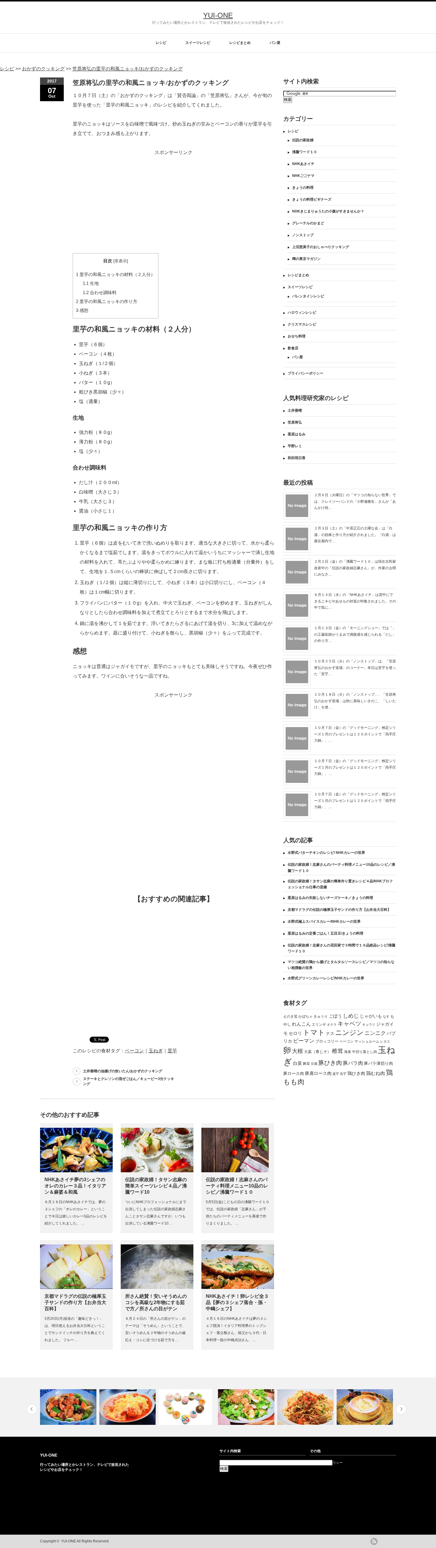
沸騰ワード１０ (304, 152)
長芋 (343, 1074)
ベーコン (134, 1050)
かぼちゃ (305, 1016)
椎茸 (337, 1051)
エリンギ (319, 1024)
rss (374, 1541)
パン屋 (275, 43)
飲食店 (293, 348)
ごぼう (335, 1016)
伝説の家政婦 (303, 140)
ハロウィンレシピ (302, 312)
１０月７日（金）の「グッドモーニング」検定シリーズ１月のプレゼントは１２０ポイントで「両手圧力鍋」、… (355, 734)
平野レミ (295, 446)
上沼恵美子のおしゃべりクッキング (320, 247)
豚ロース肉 (293, 1073)
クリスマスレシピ (302, 324)
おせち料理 (296, 336)
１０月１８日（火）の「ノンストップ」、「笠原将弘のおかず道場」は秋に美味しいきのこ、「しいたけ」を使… (355, 700)
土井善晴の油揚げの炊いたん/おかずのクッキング (122, 1071)
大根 (297, 1051)
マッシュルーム (366, 1041)
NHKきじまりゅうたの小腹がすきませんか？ (328, 211)
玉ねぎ (156, 1050)
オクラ (332, 1024)
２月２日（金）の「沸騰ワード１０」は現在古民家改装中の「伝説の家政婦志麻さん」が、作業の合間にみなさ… (355, 567)
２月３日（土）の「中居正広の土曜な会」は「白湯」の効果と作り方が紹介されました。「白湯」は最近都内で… (355, 534)
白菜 (297, 1063)
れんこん (301, 1024)
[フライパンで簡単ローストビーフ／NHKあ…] (365, 1407)
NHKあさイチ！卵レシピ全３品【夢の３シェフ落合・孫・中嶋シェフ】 (237, 1302)
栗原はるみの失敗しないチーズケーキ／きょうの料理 (330, 898)
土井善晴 (295, 410)
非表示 (120, 261)
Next (401, 1409)
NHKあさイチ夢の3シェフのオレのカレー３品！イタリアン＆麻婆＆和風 (75, 1186)
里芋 (172, 1050)
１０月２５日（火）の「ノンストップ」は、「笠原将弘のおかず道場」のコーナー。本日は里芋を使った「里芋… (355, 667)
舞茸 (306, 1064)
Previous (32, 1409)
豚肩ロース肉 (318, 1073)
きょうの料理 (303, 187)
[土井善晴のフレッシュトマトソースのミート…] (247, 1407)
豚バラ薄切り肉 (378, 1063)
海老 (347, 1052)
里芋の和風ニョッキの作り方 (106, 301)
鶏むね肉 (375, 1073)
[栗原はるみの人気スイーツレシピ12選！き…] (128, 1407)
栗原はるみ (296, 434)
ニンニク (375, 1033)
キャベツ (349, 1023)
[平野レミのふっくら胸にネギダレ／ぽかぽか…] (188, 1407)
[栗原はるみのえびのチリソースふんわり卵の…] (69, 1407)
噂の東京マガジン (306, 259)
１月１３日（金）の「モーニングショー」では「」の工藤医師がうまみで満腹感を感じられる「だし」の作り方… (355, 634)
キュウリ (368, 1024)
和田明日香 (296, 458)
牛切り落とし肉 (364, 1052)
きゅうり (321, 1016)
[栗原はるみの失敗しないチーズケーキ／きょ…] (306, 1407)
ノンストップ (303, 235)
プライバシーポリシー (305, 373)
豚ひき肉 (330, 1063)
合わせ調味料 (100, 292)
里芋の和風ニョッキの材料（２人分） (115, 274)
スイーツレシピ (197, 43)
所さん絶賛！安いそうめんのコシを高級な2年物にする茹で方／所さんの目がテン (156, 1302)
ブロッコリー (326, 1041)
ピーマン (303, 1041)
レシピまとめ (240, 43)
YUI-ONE (218, 15)
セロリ (295, 1033)
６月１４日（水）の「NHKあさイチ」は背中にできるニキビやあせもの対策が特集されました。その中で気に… (355, 601)
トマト (314, 1032)
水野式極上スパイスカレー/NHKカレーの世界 (324, 921)
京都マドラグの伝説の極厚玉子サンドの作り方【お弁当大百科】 (75, 1302)
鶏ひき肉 (356, 1073)
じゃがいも (371, 1016)
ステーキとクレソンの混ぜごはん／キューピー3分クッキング (128, 1081)
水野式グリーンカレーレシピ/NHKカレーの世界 (326, 978)
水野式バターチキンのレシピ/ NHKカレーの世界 (326, 853)
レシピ (161, 43)
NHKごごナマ (303, 176)
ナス (330, 1033)
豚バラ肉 (353, 1063)
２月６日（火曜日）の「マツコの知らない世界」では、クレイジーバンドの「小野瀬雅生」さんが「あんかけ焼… (355, 501)
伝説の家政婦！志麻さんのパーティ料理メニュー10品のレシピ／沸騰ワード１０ (237, 1186)
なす (386, 1016)
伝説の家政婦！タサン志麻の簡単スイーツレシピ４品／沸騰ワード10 (156, 1186)
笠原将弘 (295, 422)
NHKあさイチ (303, 164)
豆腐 (314, 1063)
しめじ (351, 1016)
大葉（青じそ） (317, 1052)
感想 (82, 310)
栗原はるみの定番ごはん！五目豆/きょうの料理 (325, 933)
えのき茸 (290, 1016)
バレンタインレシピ (308, 296)
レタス (385, 1041)
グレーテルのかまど (308, 223)
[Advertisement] (173, 198)
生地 (91, 283)
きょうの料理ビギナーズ (311, 199)
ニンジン (349, 1032)
